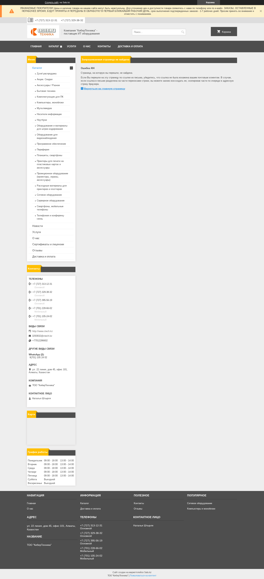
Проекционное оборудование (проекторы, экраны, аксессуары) (52, 176)
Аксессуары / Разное (48, 85)
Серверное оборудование (50, 200)
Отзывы (37, 250)
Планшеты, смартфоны (49, 155)
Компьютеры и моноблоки (201, 508)
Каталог (54, 46)
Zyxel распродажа (46, 73)
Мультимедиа (44, 108)
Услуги (71, 46)
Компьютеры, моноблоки (50, 102)
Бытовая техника (46, 91)
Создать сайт (52, 2)
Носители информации (49, 114)
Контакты (104, 46)
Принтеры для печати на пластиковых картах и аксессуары (50, 164)
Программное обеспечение (51, 143)
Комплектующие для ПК (50, 96)
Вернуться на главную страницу (104, 88)
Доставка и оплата (130, 46)
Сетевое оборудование (49, 194)
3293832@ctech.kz (42, 336)
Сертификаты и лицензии (48, 244)
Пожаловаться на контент (143, 575)
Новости (37, 225)
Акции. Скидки (44, 79)
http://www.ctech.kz (42, 331)
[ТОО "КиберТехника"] (43, 32)
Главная (36, 46)
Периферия (43, 149)
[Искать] (183, 32)
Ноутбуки (42, 120)
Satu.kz (147, 572)
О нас (87, 46)
